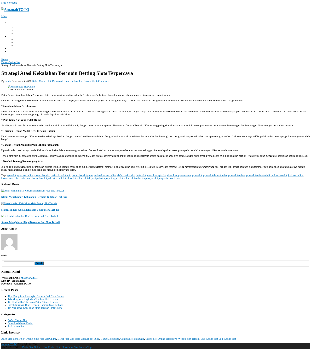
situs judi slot (59, 178)
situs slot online (75, 178)
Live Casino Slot (209, 338)
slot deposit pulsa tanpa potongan (101, 178)
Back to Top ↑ (86, 347)
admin (8, 81)
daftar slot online (22, 30)
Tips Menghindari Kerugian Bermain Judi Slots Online (36, 296)
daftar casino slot (126, 175)
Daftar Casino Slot (41, 81)
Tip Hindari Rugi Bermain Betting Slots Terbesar (33, 302)
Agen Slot (6, 338)
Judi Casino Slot (87, 81)
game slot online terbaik (258, 175)
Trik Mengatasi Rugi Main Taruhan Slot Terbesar (33, 299)
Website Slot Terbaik (188, 338)
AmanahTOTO (9, 344)
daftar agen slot (22, 27)
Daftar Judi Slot (66, 338)
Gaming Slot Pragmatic (132, 338)
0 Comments (102, 81)
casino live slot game (82, 175)
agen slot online (25, 175)
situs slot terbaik (22, 42)
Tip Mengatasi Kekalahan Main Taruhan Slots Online (35, 307)
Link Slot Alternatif (24, 45)
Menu (4, 16)
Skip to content (9, 2)
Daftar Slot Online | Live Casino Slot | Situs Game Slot (50, 347)
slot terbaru (175, 178)
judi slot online (295, 175)
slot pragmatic (161, 178)
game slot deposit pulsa (215, 175)
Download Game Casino (65, 81)
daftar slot (19, 33)
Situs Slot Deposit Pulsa (87, 338)
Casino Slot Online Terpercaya (161, 338)
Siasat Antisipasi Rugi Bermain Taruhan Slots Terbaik (35, 305)
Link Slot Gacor (22, 39)
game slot (197, 175)
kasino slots (7, 178)
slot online (124, 178)
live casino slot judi (41, 178)
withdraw (12, 24)
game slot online (236, 175)
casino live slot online (105, 175)
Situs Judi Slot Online (45, 338)
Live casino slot (22, 178)
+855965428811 (29, 277)
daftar (11, 51)
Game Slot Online (110, 338)
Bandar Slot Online (23, 338)
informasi (12, 48)
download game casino (179, 175)
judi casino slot (279, 175)
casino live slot (42, 175)
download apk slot (156, 175)
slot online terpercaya (142, 178)
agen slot (11, 175)
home (10, 22)
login (10, 36)
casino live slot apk (60, 175)
